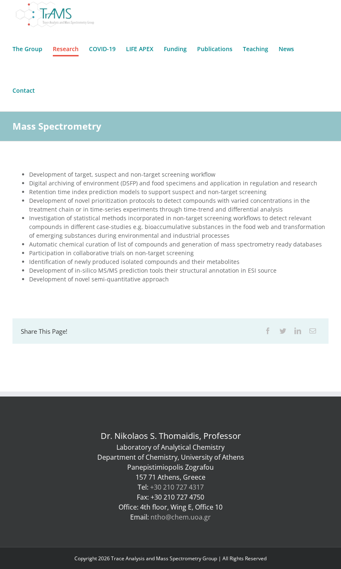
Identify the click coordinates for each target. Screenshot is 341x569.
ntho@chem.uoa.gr (181, 517)
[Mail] (312, 331)
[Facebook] (267, 331)
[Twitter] (282, 331)
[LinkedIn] (297, 331)
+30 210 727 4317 (177, 487)
